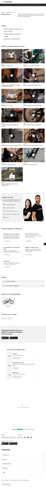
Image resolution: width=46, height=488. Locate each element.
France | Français (7, 484)
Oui (5, 318)
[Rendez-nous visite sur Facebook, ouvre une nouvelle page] (18, 437)
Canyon (2, 12)
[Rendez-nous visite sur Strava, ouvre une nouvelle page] (28, 437)
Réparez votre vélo (8, 31)
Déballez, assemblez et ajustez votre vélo (13, 29)
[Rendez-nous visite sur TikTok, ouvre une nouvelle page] (31, 437)
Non (11, 318)
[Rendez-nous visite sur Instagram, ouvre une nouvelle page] (22, 437)
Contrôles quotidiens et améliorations (12, 34)
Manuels (6, 36)
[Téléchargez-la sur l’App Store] (5, 338)
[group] (8, 302)
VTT (14, 12)
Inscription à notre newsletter (9, 437)
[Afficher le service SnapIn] (45, 244)
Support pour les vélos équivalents (12, 39)
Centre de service (9, 12)
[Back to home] (8, 2)
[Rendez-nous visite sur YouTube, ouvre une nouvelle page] (25, 437)
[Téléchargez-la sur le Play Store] (14, 338)
